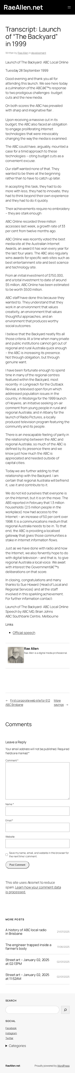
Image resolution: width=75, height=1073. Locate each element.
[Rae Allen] (16, 662)
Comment (11, 760)
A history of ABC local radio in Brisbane (25, 932)
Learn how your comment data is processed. (33, 889)
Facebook (11, 1028)
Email (9, 820)
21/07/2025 (63, 931)
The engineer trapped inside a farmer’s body (28, 946)
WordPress (63, 1065)
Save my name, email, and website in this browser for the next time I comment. (39, 854)
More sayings (59, 702)
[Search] (65, 1010)
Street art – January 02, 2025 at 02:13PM (27, 961)
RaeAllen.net (23, 7)
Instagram (11, 1033)
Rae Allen (23, 53)
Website (10, 836)
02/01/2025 (63, 961)
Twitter (9, 1038)
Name (9, 804)
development (38, 53)
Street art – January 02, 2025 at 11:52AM (27, 976)
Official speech (24, 632)
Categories (17, 1045)
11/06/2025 (63, 946)
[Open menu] (69, 7)
